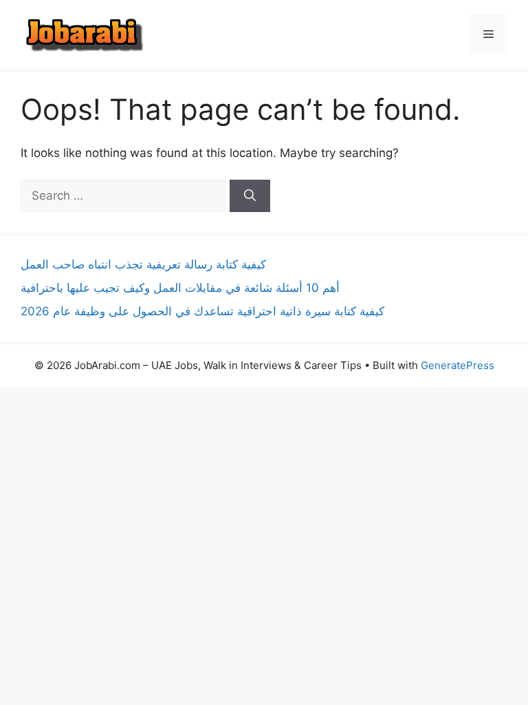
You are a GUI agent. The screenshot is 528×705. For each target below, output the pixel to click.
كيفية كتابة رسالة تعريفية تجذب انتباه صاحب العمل (143, 264)
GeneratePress (457, 365)
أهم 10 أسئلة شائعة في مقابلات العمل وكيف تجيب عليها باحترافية (180, 288)
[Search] (250, 196)
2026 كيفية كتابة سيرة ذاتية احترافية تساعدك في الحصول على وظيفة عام (202, 311)
